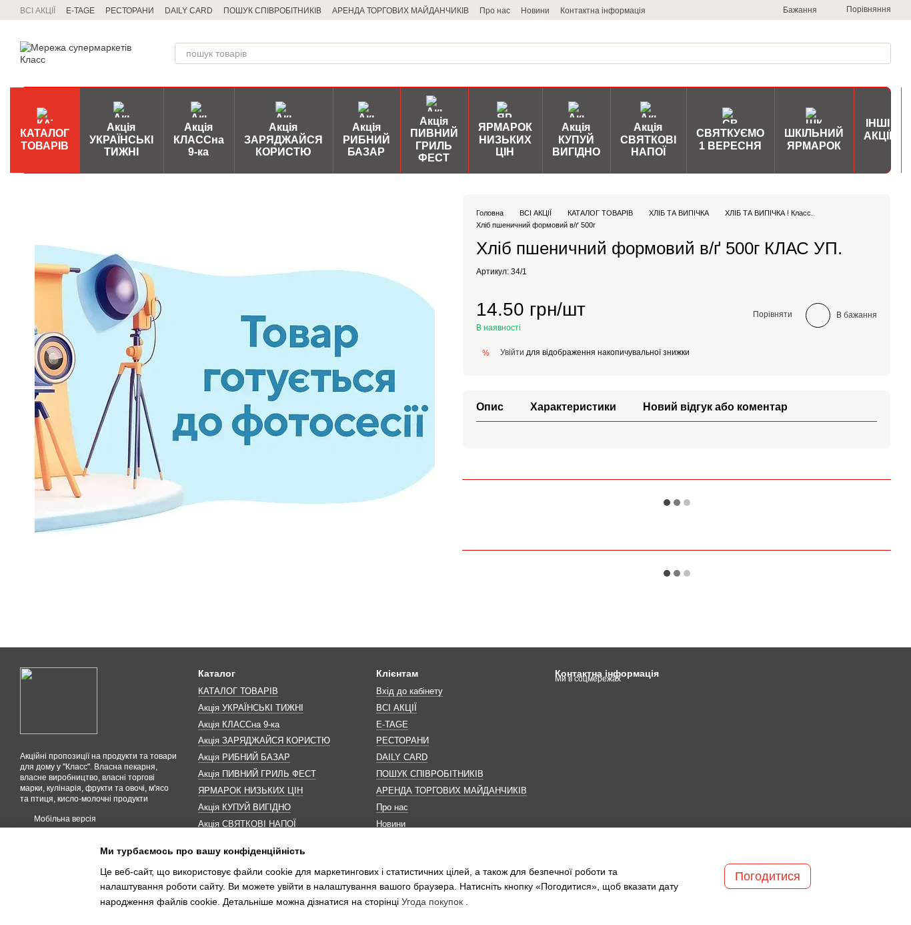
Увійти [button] (512, 351)
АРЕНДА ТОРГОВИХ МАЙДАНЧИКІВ (400, 10)
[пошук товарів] (880, 53)
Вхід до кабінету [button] (409, 691)
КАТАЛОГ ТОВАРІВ (44, 139)
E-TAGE (80, 10)
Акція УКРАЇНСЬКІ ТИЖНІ (121, 139)
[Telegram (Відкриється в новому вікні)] (681, 10)
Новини (535, 10)
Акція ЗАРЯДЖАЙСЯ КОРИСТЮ (283, 139)
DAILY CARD (189, 10)
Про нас (495, 10)
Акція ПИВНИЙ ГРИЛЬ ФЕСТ (434, 139)
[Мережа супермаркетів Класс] (58, 700)
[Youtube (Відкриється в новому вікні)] (745, 10)
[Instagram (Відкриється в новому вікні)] (697, 10)
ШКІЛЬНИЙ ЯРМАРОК (814, 139)
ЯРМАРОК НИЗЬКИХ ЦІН (505, 139)
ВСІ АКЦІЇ (37, 10)
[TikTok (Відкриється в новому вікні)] (713, 10)
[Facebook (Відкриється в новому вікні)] (729, 10)
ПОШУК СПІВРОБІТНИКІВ (272, 10)
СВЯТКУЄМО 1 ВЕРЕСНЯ (730, 139)
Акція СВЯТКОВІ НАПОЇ (648, 139)
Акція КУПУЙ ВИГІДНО (576, 139)
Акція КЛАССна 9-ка (198, 139)
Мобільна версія (64, 819)
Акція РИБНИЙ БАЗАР (366, 139)
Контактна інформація (603, 10)
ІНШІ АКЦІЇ (878, 129)
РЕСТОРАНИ (129, 10)
